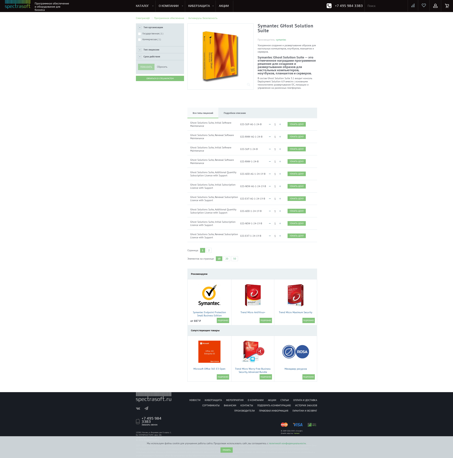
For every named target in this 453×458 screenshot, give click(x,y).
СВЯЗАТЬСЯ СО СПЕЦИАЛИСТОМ (160, 78)
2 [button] (209, 250)
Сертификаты (211, 405)
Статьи (284, 400)
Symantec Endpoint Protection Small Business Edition (209, 314)
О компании (256, 400)
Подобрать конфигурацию (274, 405)
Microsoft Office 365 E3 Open (209, 368)
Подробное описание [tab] (235, 113)
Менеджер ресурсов (296, 368)
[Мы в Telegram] (148, 408)
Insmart (296, 433)
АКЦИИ (224, 6)
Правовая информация (273, 410)
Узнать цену (297, 124)
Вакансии (230, 405)
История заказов (306, 405)
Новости (194, 400)
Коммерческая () (151, 39)
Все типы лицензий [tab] (203, 113)
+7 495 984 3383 (349, 6)
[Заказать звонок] (329, 5)
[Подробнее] (223, 320)
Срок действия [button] (152, 56)
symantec (281, 39)
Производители (244, 410)
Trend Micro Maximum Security (295, 312)
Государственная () (152, 33)
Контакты (246, 405)
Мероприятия (234, 400)
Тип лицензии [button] (151, 49)
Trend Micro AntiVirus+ (252, 312)
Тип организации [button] (153, 27)
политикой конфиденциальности (287, 443)
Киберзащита (213, 400)
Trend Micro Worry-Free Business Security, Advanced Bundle (253, 370)
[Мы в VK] (140, 408)
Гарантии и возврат (305, 410)
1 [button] (202, 250)
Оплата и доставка (305, 400)
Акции (272, 400)
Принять (227, 450)
